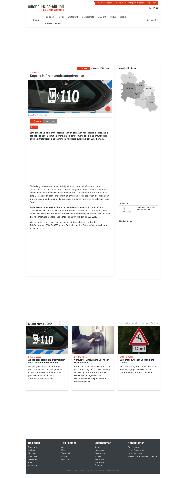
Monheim (32, 453)
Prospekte (141, 3)
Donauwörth (33, 447)
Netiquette (99, 462)
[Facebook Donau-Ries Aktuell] (154, 7)
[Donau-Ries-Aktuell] (46, 8)
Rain (30, 462)
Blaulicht (102, 16)
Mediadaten (151, 3)
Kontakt (98, 456)
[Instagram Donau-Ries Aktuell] (150, 7)
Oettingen (32, 459)
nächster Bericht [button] (150, 323)
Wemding (32, 465)
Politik (61, 16)
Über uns (99, 465)
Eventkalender (120, 3)
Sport (63, 447)
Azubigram (131, 3)
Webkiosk (101, 3)
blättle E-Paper (126, 221)
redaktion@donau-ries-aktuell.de (142, 456)
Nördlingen (33, 456)
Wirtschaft (73, 16)
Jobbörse (109, 3)
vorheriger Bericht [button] (129, 323)
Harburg (31, 450)
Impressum (99, 450)
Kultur (113, 16)
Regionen (49, 16)
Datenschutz (100, 453)
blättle (123, 16)
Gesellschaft (88, 16)
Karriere (98, 447)
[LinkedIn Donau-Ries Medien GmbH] (157, 7)
